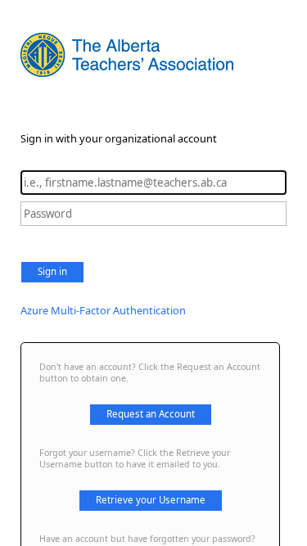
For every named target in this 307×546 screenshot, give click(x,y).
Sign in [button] (52, 271)
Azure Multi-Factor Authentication (103, 310)
